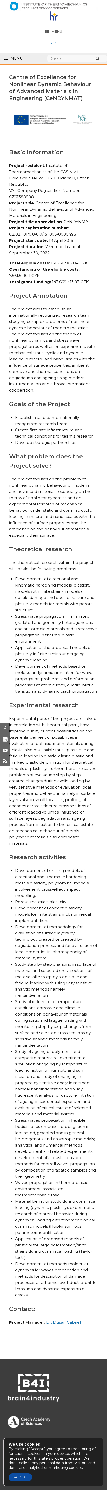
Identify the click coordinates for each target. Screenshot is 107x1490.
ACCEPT (20, 1477)
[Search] (100, 58)
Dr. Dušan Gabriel (63, 1322)
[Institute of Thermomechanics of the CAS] (53, 6)
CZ (53, 43)
